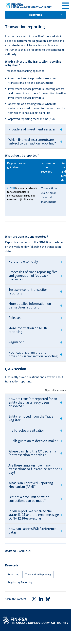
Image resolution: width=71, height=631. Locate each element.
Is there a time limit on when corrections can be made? (35, 499)
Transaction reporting (38, 574)
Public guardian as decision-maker (35, 441)
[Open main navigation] (65, 5)
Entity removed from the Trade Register (35, 418)
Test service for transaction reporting (35, 291)
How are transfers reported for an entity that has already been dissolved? (35, 402)
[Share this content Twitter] (34, 599)
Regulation (35, 342)
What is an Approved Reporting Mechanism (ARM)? (35, 485)
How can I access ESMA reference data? (35, 530)
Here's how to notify (35, 261)
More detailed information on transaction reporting (35, 305)
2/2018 (11, 188)
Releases (35, 318)
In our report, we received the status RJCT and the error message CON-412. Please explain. (35, 515)
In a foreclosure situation (35, 430)
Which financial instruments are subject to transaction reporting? (35, 141)
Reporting (35, 15)
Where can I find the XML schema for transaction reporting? (35, 453)
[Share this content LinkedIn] (41, 599)
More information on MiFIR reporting (35, 330)
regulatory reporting (20, 582)
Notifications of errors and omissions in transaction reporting (35, 354)
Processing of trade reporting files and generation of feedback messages (35, 275)
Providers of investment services (35, 129)
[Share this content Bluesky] (48, 599)
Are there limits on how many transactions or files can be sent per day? (35, 469)
